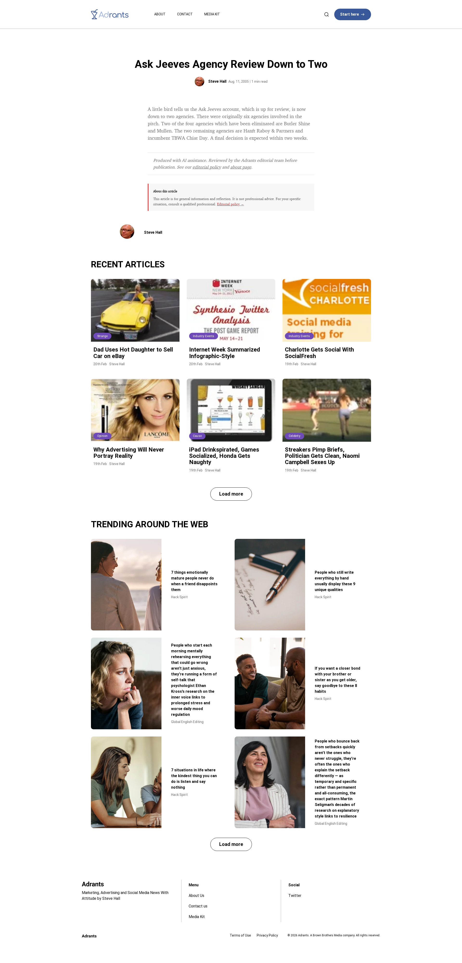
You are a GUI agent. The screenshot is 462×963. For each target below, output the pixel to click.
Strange (102, 336)
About (160, 14)
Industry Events (203, 336)
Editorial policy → (230, 204)
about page (240, 167)
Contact (185, 14)
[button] (231, 494)
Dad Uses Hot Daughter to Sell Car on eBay (133, 352)
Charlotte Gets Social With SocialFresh (319, 352)
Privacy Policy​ (267, 935)
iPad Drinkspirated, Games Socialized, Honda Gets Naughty (224, 456)
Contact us (198, 906)
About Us (196, 895)
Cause (197, 436)
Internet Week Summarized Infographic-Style (224, 352)
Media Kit (212, 14)
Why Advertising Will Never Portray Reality (128, 452)
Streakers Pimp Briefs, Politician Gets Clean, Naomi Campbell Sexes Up (322, 456)
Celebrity (294, 436)
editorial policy (206, 167)
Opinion (102, 436)
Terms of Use (240, 935)
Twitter (294, 895)
